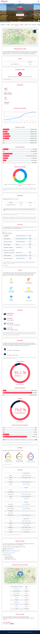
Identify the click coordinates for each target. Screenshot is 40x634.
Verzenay (16, 597)
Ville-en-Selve (24, 508)
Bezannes (24, 484)
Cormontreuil (25, 504)
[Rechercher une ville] (20, 1)
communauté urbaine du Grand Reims (15, 53)
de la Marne (22, 51)
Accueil (1, 22)
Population (17, 24)
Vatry (24, 531)
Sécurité (26, 24)
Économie (34, 24)
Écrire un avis (20, 15)
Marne (7, 22)
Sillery (17, 608)
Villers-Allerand (16, 602)
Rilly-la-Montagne (19, 209)
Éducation (21, 24)
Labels (12, 24)
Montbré (16, 599)
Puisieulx (16, 606)
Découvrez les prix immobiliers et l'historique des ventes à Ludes (20, 440)
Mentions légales (16, 632)
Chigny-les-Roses (25, 523)
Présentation (3, 24)
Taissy (17, 604)
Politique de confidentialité (23, 632)
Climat (30, 24)
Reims (5, 210)
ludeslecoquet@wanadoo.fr (15, 550)
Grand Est (4, 22)
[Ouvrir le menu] (38, 2)
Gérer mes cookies (30, 632)
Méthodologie (6, 265)
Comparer (8, 24)
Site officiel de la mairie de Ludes (9, 552)
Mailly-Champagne (25, 494)
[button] (4, 30)
